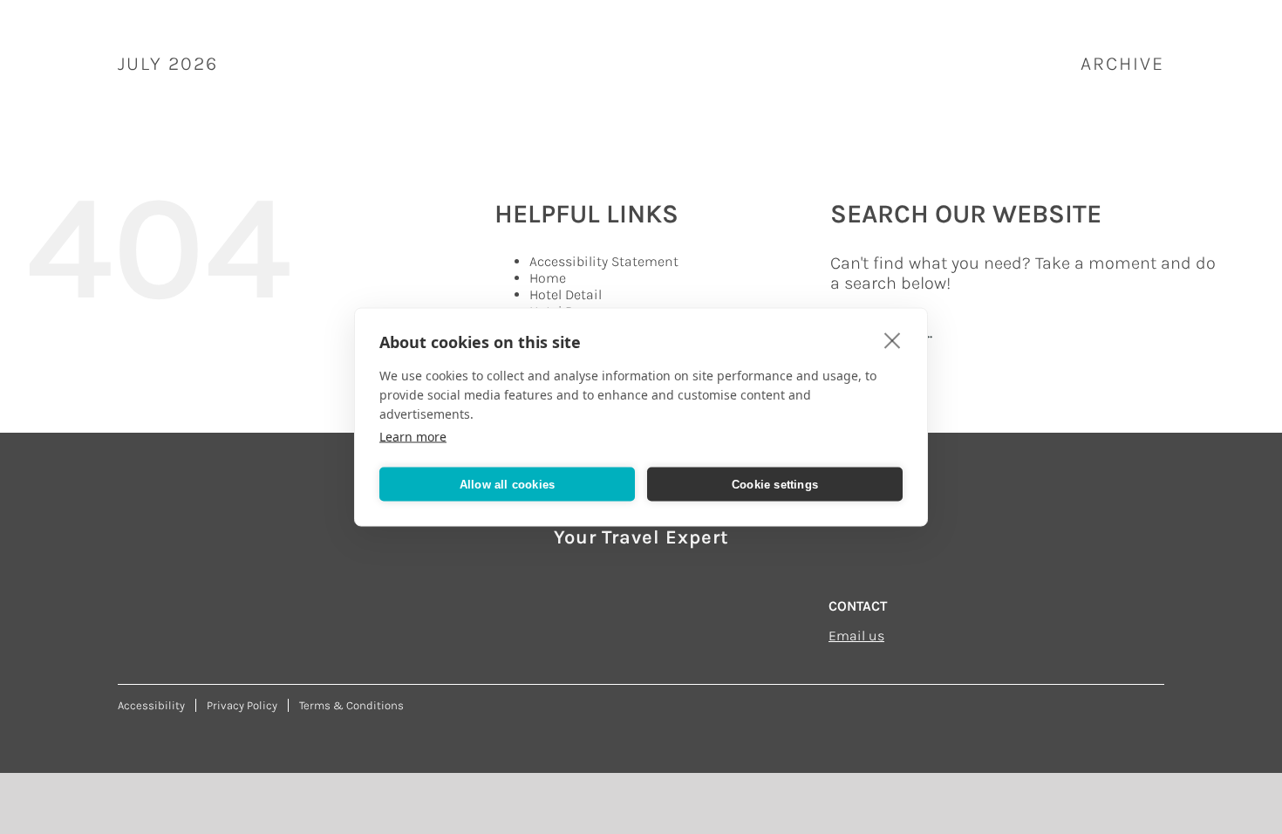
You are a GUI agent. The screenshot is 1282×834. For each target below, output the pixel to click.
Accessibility (151, 705)
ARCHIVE (1122, 63)
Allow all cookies (507, 483)
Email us (856, 635)
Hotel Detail (565, 294)
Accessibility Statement (604, 261)
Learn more (413, 436)
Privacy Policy (242, 705)
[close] (892, 340)
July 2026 (168, 63)
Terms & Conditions (351, 705)
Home (547, 278)
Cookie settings (775, 483)
